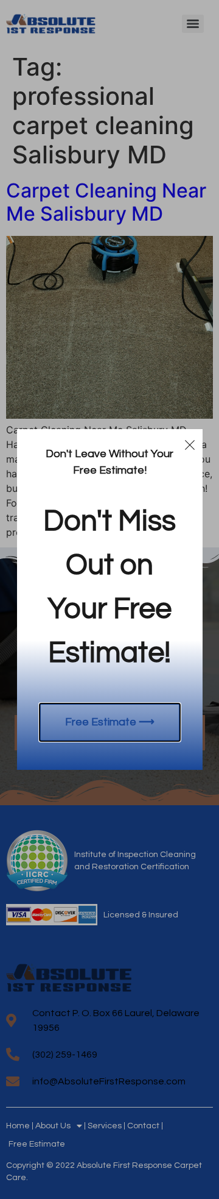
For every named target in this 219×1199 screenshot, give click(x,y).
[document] (109, 599)
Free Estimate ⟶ (110, 722)
